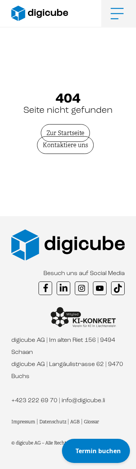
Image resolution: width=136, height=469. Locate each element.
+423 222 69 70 (34, 401)
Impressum (23, 422)
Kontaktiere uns (65, 145)
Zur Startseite (65, 133)
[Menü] (111, 13)
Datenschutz (53, 422)
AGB (75, 422)
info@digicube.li (83, 401)
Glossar (91, 422)
